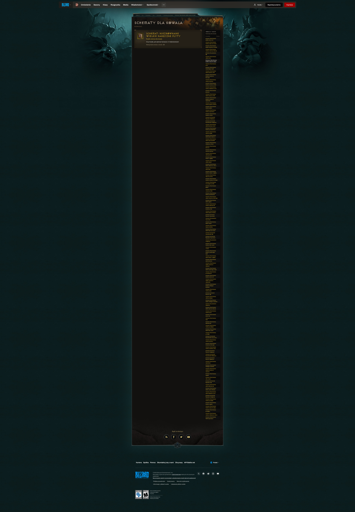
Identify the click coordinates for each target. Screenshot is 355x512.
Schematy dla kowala (158, 23)
